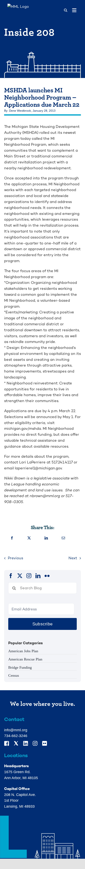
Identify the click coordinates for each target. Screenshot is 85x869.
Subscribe (42, 623)
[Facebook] (12, 538)
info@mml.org (15, 730)
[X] (29, 538)
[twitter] (19, 575)
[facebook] (10, 575)
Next (72, 558)
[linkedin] (37, 575)
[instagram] (28, 575)
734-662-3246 (15, 736)
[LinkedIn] (46, 538)
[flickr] (47, 575)
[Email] (63, 538)
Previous (15, 558)
